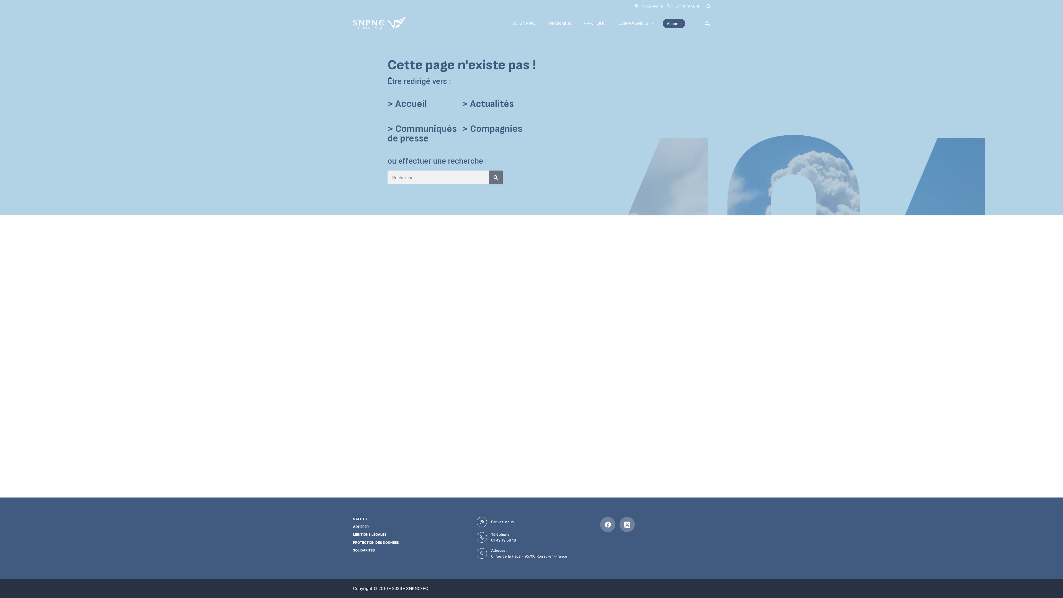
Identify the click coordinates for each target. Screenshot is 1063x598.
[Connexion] (707, 23)
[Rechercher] (708, 6)
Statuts (360, 519)
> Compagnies (492, 129)
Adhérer (674, 23)
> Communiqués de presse (422, 134)
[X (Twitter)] (627, 524)
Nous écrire (653, 6)
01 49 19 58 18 (503, 540)
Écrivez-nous (502, 522)
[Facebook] (607, 524)
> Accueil (407, 104)
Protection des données (376, 542)
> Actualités (488, 104)
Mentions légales (369, 534)
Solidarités (364, 550)
